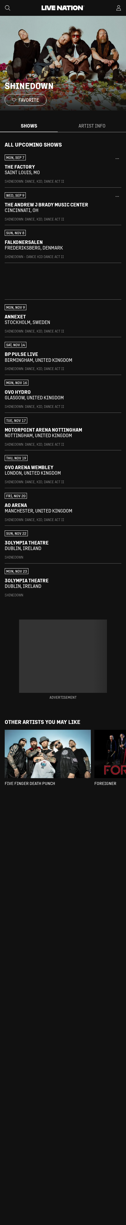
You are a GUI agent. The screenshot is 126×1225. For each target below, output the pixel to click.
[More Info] (117, 159)
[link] (63, 169)
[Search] (7, 8)
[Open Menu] (119, 8)
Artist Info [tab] (92, 126)
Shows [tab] (29, 126)
